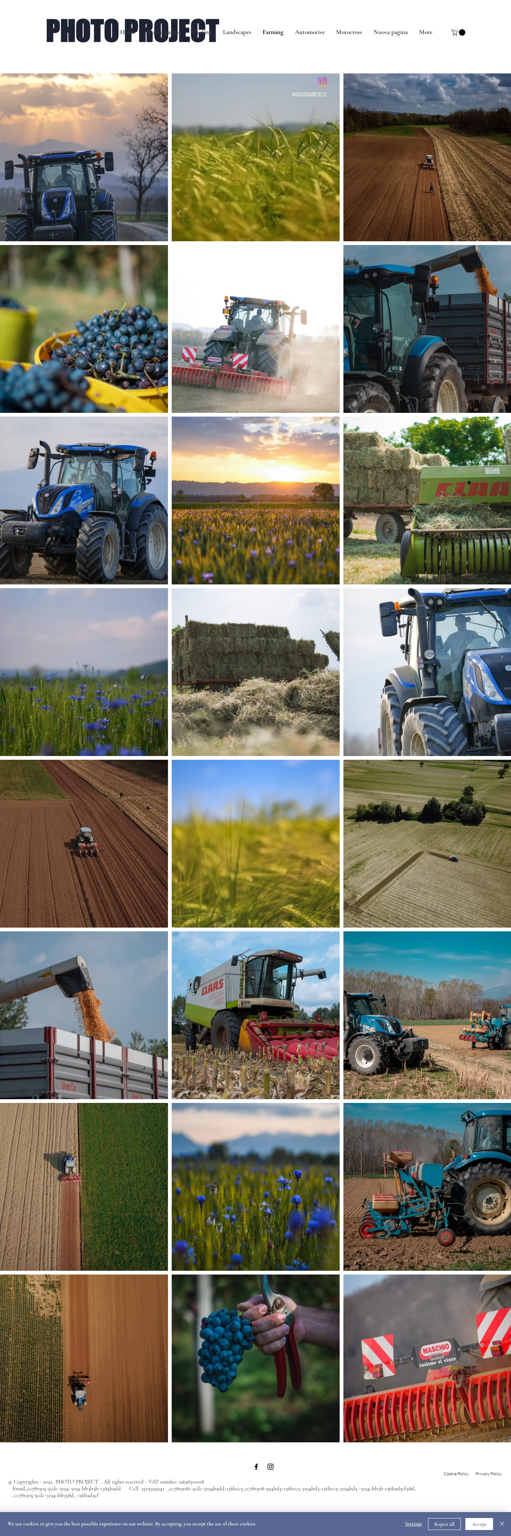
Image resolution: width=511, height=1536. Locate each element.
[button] (459, 32)
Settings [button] (413, 1524)
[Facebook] (256, 1467)
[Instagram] (270, 1467)
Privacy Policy (488, 1473)
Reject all (444, 1524)
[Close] (502, 1524)
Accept (479, 1524)
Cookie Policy (456, 1473)
